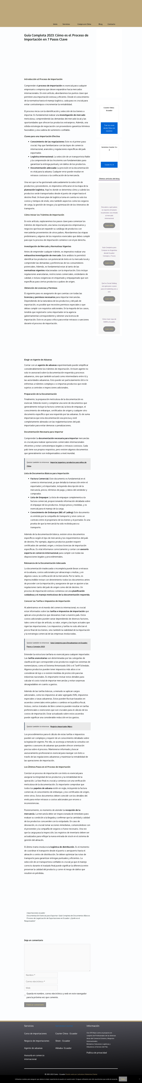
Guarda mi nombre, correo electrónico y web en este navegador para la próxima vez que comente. (57, 995)
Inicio (55, 24)
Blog (100, 24)
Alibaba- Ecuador (63, 1048)
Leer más (109, 225)
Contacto (111, 24)
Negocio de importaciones (36, 1040)
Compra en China (84, 24)
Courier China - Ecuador (66, 1033)
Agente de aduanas (33, 1048)
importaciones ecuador (36, 913)
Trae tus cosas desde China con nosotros (109, 128)
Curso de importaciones (35, 1033)
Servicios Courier (64, 1025)
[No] (139, 1079)
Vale (123, 1079)
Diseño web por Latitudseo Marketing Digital (81, 1074)
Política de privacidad (97, 1052)
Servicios (66, 24)
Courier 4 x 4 (109, 165)
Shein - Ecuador (62, 1040)
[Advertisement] (57, 60)
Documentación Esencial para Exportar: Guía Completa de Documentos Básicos (58, 915)
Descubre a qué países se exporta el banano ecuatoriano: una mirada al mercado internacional (109, 212)
